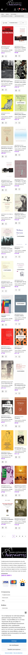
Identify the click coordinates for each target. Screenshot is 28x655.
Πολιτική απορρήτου (17, 652)
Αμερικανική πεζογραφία (20, 80)
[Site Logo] (14, 3)
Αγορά (2, 56)
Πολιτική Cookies (9, 652)
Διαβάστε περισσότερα (16, 122)
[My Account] (15, 9)
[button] (25, 612)
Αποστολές (5, 608)
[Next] (25, 536)
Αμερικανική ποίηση (5, 46)
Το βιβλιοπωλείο (6, 594)
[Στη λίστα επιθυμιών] (6, 56)
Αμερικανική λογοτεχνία (20, 485)
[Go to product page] (7, 35)
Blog (3, 600)
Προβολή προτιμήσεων (14, 649)
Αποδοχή (14, 641)
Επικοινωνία (5, 597)
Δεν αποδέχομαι (14, 645)
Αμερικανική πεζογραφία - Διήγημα (8, 214)
